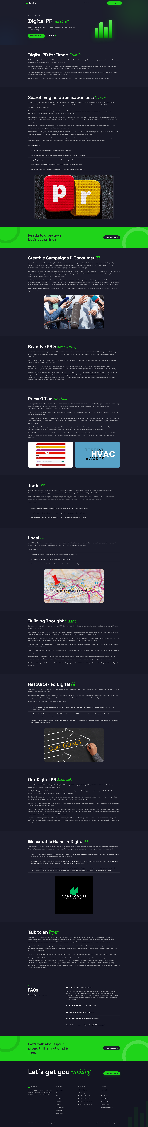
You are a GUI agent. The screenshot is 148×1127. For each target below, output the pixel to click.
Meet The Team (105, 1096)
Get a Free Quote (114, 3)
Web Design (59, 1090)
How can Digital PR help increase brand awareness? (93, 1018)
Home (29, 15)
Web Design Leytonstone (85, 1104)
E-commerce (59, 1093)
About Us (103, 1093)
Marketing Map (105, 1102)
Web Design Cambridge (84, 1099)
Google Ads (59, 1110)
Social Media (59, 1113)
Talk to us (51, 35)
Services (57, 3)
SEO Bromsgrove (82, 1093)
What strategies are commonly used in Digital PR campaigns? (93, 1025)
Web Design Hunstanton (85, 1102)
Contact (86, 3)
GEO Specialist (60, 1107)
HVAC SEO (58, 1102)
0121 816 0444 (105, 1104)
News (79, 3)
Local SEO (59, 1099)
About (73, 3)
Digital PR (58, 1104)
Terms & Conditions (102, 1123)
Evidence (66, 3)
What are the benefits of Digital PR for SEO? (93, 1012)
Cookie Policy (111, 1123)
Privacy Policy (93, 1123)
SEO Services (59, 1096)
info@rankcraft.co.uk (107, 1107)
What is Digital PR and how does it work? (93, 987)
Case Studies (104, 1090)
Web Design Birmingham (85, 1096)
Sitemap (118, 1123)
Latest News (104, 1099)
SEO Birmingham (82, 1090)
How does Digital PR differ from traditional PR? (93, 1006)
